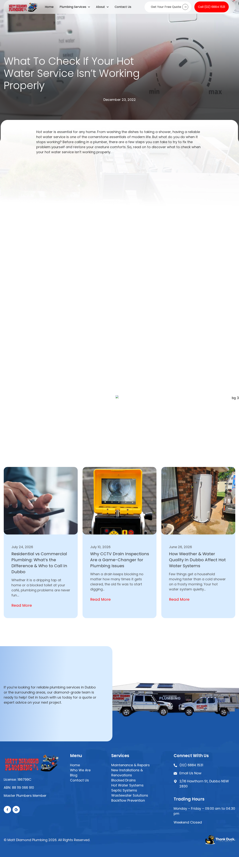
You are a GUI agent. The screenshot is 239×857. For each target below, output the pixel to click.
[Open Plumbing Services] (89, 7)
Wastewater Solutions (129, 795)
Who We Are (80, 770)
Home (75, 765)
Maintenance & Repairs (130, 765)
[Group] (16, 809)
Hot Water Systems (127, 785)
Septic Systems (124, 790)
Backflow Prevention (128, 800)
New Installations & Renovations (127, 772)
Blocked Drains (123, 780)
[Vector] (7, 809)
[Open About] (108, 7)
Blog (73, 775)
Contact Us (79, 780)
